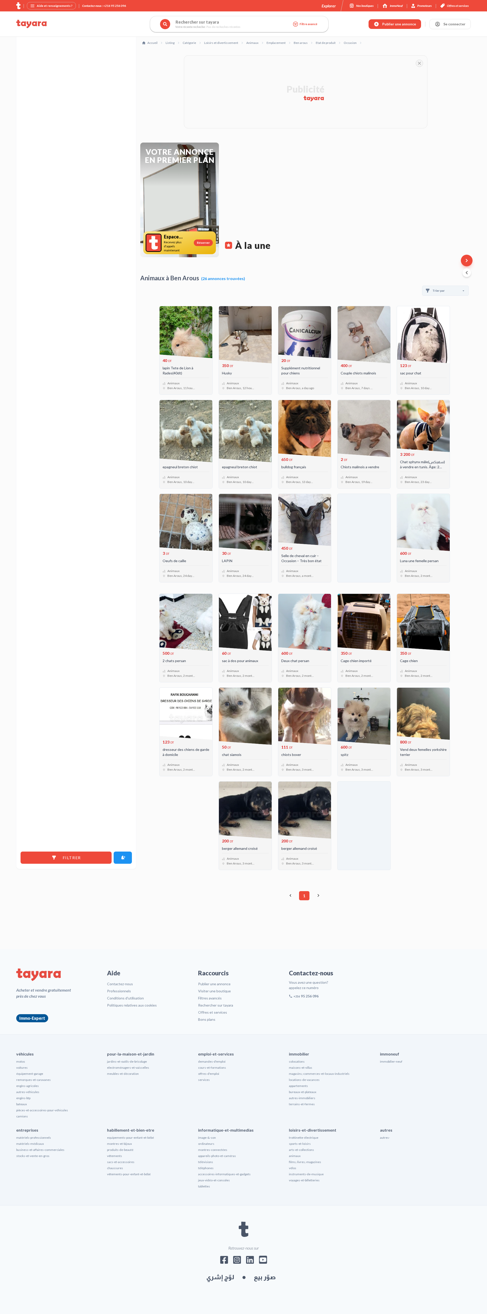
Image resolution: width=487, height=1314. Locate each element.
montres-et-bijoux (119, 1144)
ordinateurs (206, 1144)
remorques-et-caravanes (33, 1080)
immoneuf (389, 1053)
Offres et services (212, 1012)
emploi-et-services (216, 1053)
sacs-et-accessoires (120, 1162)
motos (20, 1061)
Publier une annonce (214, 984)
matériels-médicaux (30, 1144)
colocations (297, 1061)
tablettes (204, 1186)
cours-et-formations (212, 1067)
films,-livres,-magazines (305, 1162)
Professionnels (119, 991)
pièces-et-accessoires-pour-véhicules (42, 1110)
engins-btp (23, 1098)
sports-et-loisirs (300, 1144)
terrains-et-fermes (302, 1104)
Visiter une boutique (214, 991)
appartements (298, 1086)
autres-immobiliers (302, 1098)
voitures (22, 1067)
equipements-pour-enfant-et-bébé (130, 1137)
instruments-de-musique (306, 1174)
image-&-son (207, 1137)
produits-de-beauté (120, 1150)
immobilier (299, 1053)
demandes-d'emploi (211, 1061)
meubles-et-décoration (123, 1074)
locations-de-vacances (304, 1080)
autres (386, 1130)
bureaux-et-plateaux (302, 1092)
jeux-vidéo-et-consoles (214, 1180)
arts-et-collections (301, 1150)
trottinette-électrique (303, 1137)
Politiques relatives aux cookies (132, 1005)
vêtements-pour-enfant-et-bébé (129, 1174)
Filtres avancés (210, 998)
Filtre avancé (308, 24)
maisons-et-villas (300, 1067)
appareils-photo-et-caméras (217, 1156)
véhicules (25, 1053)
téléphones (206, 1168)
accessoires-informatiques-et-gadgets (224, 1174)
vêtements (114, 1156)
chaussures (115, 1168)
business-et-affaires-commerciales (40, 1150)
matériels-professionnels (33, 1137)
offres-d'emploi (208, 1074)
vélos (292, 1168)
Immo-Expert (32, 1018)
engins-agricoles (27, 1086)
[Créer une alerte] (123, 858)
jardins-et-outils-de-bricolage (127, 1061)
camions (22, 1116)
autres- (385, 1137)
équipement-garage (29, 1074)
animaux (295, 1156)
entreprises (27, 1130)
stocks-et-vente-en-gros (32, 1156)
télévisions (205, 1162)
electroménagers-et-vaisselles (128, 1067)
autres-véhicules (27, 1092)
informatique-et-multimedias (226, 1130)
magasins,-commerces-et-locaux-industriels (319, 1074)
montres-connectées (212, 1150)
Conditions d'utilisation (125, 998)
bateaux (21, 1104)
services (204, 1080)
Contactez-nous (120, 984)
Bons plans (206, 1019)
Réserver (203, 243)
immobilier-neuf (391, 1061)
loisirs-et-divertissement (312, 1130)
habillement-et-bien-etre (130, 1130)
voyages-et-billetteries (304, 1180)
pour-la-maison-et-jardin (130, 1053)
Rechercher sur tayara (215, 1005)
